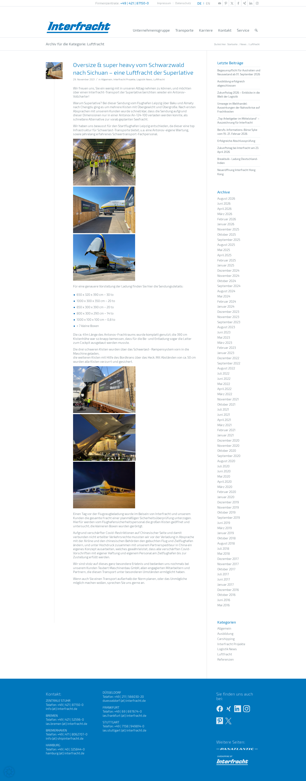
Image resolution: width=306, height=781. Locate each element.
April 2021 (224, 420)
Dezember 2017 (228, 559)
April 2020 (224, 481)
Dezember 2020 (228, 440)
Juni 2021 (223, 414)
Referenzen (225, 659)
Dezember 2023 (228, 311)
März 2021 (224, 425)
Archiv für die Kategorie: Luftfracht (75, 44)
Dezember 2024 (228, 270)
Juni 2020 (224, 471)
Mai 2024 (223, 296)
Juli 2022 (223, 373)
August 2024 (226, 291)
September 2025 (228, 239)
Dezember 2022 (228, 358)
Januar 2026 (225, 224)
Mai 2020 (223, 476)
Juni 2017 (223, 579)
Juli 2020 (223, 466)
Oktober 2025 (226, 234)
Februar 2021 (226, 430)
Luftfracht (159, 79)
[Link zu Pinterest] (226, 3)
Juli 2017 (223, 574)
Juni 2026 (224, 203)
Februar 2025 (226, 260)
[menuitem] (164, 3)
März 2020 (224, 487)
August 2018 (226, 543)
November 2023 (228, 317)
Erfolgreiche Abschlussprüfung (236, 140)
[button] (9, 772)
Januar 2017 (225, 584)
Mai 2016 (223, 605)
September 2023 (228, 322)
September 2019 (228, 517)
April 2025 (224, 255)
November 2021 (228, 399)
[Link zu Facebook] (238, 3)
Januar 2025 (225, 265)
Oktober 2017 (226, 569)
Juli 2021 (223, 409)
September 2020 (228, 456)
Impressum (164, 3)
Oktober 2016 (226, 595)
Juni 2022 (223, 378)
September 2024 (228, 286)
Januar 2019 (225, 533)
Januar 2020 (225, 497)
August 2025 (226, 244)
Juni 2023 (223, 332)
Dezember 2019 (228, 502)
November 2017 (228, 564)
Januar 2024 (225, 306)
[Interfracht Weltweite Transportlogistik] (79, 21)
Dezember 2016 (228, 590)
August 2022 (226, 368)
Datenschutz (183, 3)
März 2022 (224, 394)
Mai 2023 (223, 337)
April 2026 (224, 208)
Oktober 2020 (226, 450)
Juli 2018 (223, 548)
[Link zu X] (232, 3)
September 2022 (228, 363)
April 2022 (224, 389)
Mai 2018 (223, 553)
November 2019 (228, 507)
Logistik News (144, 79)
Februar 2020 (226, 492)
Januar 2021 (225, 435)
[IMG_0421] (54, 70)
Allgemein (106, 79)
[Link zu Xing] (244, 3)
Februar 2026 (226, 219)
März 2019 (224, 528)
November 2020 (228, 445)
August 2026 (226, 198)
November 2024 (228, 275)
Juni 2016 (223, 600)
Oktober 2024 (226, 281)
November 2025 (228, 229)
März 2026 (224, 214)
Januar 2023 (225, 353)
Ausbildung (225, 633)
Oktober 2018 (226, 538)
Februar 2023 (226, 347)
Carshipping (226, 639)
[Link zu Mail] (219, 3)
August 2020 (226, 461)
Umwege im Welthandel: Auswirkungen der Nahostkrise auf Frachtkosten (238, 107)
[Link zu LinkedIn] (251, 3)
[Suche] (256, 30)
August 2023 (226, 327)
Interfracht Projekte (124, 79)
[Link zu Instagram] (257, 3)
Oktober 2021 (226, 404)
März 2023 (224, 342)
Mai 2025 (223, 250)
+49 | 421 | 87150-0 (134, 3)
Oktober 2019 (226, 512)
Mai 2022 (223, 384)
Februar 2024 (226, 301)
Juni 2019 (223, 523)
